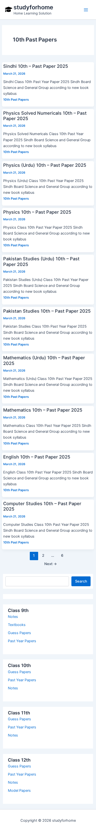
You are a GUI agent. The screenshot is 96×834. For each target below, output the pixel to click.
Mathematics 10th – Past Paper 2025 (42, 410)
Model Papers (19, 790)
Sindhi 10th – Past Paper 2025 (35, 66)
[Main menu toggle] (86, 10)
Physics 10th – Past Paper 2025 (37, 212)
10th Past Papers (16, 99)
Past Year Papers (22, 641)
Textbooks (17, 625)
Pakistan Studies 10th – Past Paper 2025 (47, 311)
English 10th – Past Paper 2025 (36, 456)
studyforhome (33, 7)
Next (50, 564)
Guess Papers (19, 633)
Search (81, 581)
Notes (13, 616)
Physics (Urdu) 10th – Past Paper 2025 (44, 165)
